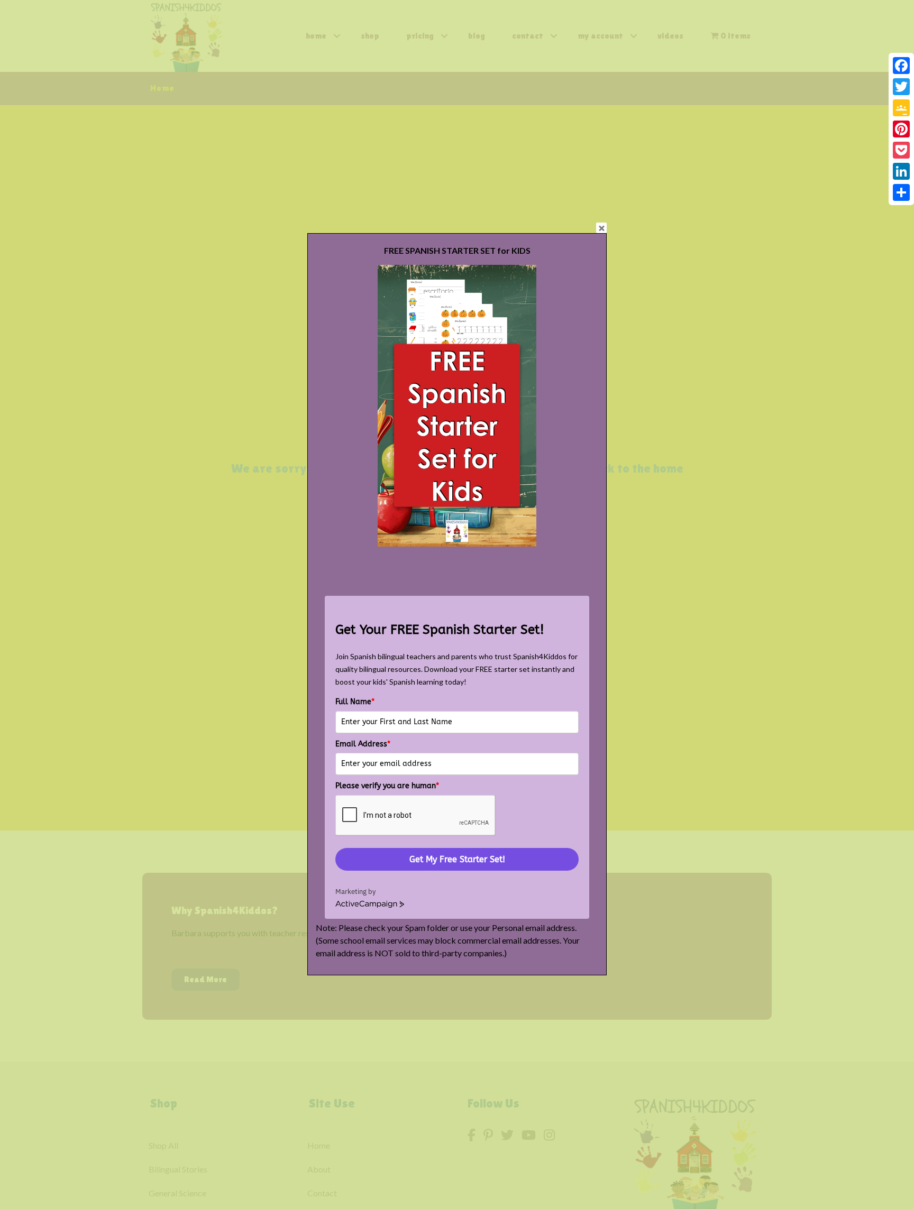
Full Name (354, 701)
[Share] (901, 192)
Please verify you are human (387, 785)
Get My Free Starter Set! (457, 859)
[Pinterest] (901, 129)
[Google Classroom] (901, 107)
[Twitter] (901, 86)
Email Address (362, 744)
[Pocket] (901, 150)
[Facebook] (901, 65)
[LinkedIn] (901, 171)
